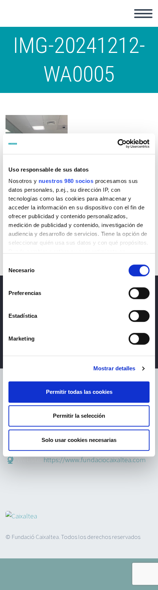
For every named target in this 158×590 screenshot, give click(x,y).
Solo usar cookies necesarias (79, 440)
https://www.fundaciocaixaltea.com (94, 459)
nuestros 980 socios (66, 181)
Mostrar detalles (114, 368)
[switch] (139, 293)
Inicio (106, 22)
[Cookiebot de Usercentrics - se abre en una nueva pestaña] (117, 143)
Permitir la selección (79, 416)
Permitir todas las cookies (79, 392)
